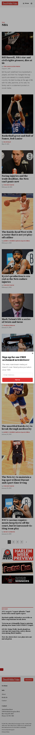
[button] (17, 367)
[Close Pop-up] (32, 353)
